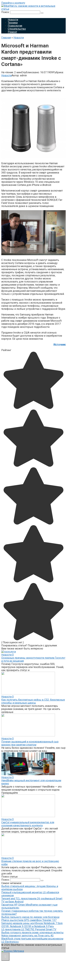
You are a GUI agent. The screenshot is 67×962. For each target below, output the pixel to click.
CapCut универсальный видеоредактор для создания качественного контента (27, 824)
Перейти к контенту (13, 2)
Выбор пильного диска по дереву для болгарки (30, 917)
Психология (15, 25)
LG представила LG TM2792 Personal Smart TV (28, 929)
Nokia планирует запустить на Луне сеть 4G (27, 935)
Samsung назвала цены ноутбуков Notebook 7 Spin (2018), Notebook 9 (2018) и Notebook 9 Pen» (32, 925)
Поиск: (5, 12)
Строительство (17, 28)
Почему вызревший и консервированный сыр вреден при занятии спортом (30, 743)
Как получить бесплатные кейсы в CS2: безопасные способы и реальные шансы (33, 701)
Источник (60, 344)
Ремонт (12, 31)
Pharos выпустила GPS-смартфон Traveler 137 (28, 920)
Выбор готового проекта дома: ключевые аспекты (32, 932)
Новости (13, 19)
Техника (13, 22)
